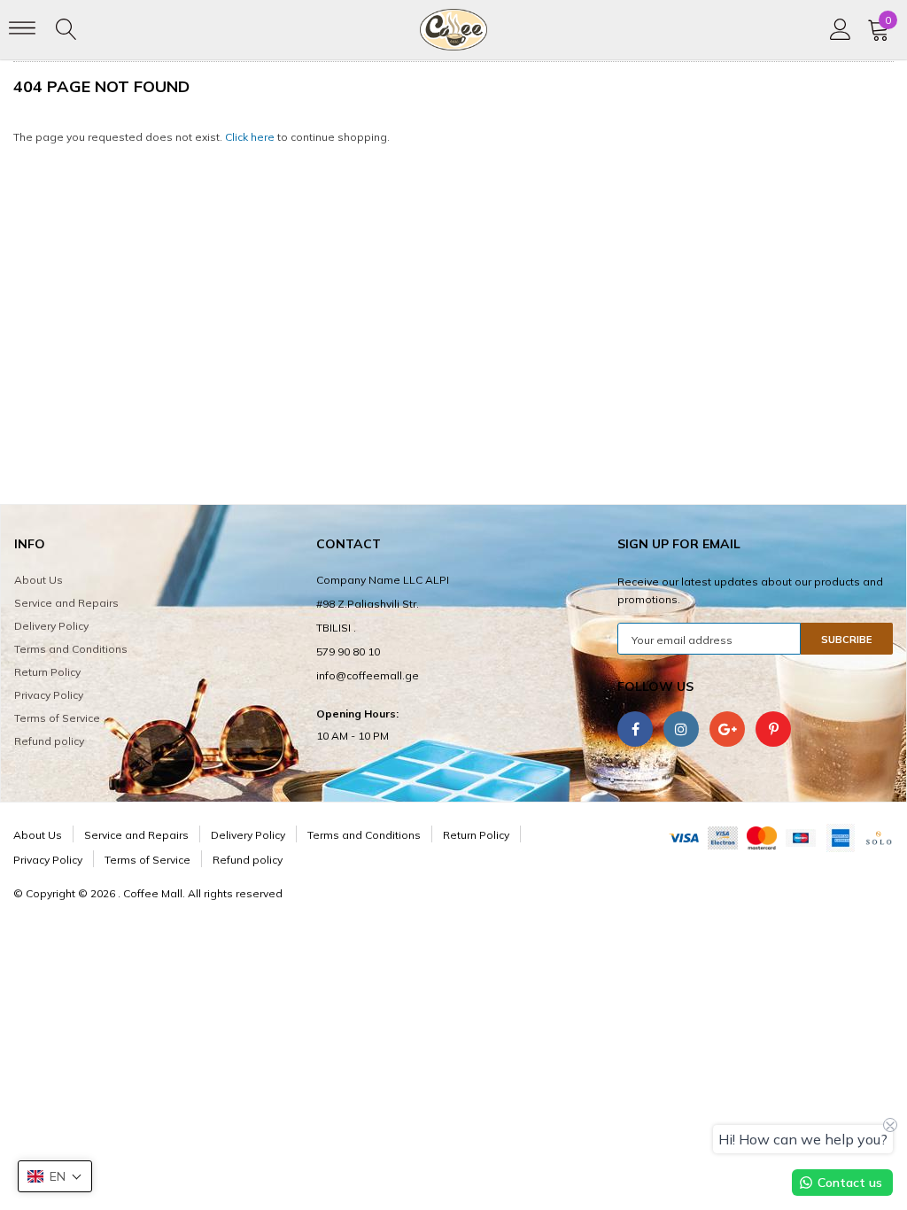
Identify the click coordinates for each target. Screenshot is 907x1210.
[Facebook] (635, 729)
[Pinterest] (773, 729)
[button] (55, 1176)
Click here (251, 136)
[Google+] (727, 729)
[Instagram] (681, 729)
